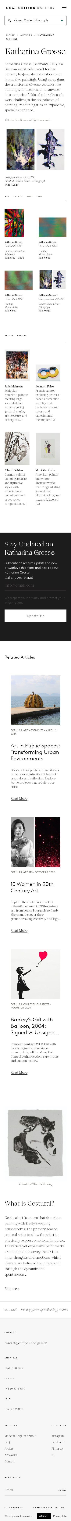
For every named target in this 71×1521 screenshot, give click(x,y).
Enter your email (19, 577)
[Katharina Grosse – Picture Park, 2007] (53, 223)
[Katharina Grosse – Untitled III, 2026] (19, 223)
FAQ (7, 1442)
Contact (10, 1462)
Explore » (12, 1288)
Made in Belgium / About (21, 1436)
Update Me (35, 616)
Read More (19, 798)
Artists (26, 35)
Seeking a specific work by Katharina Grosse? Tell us (35, 637)
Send (62, 1490)
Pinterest (57, 1449)
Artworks (11, 1455)
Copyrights (14, 1507)
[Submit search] (61, 20)
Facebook (57, 1442)
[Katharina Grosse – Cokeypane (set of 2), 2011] (53, 279)
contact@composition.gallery (26, 1343)
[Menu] (64, 8)
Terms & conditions (49, 1507)
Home (10, 35)
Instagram (58, 1436)
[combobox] (35, 20)
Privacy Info (59, 1516)
